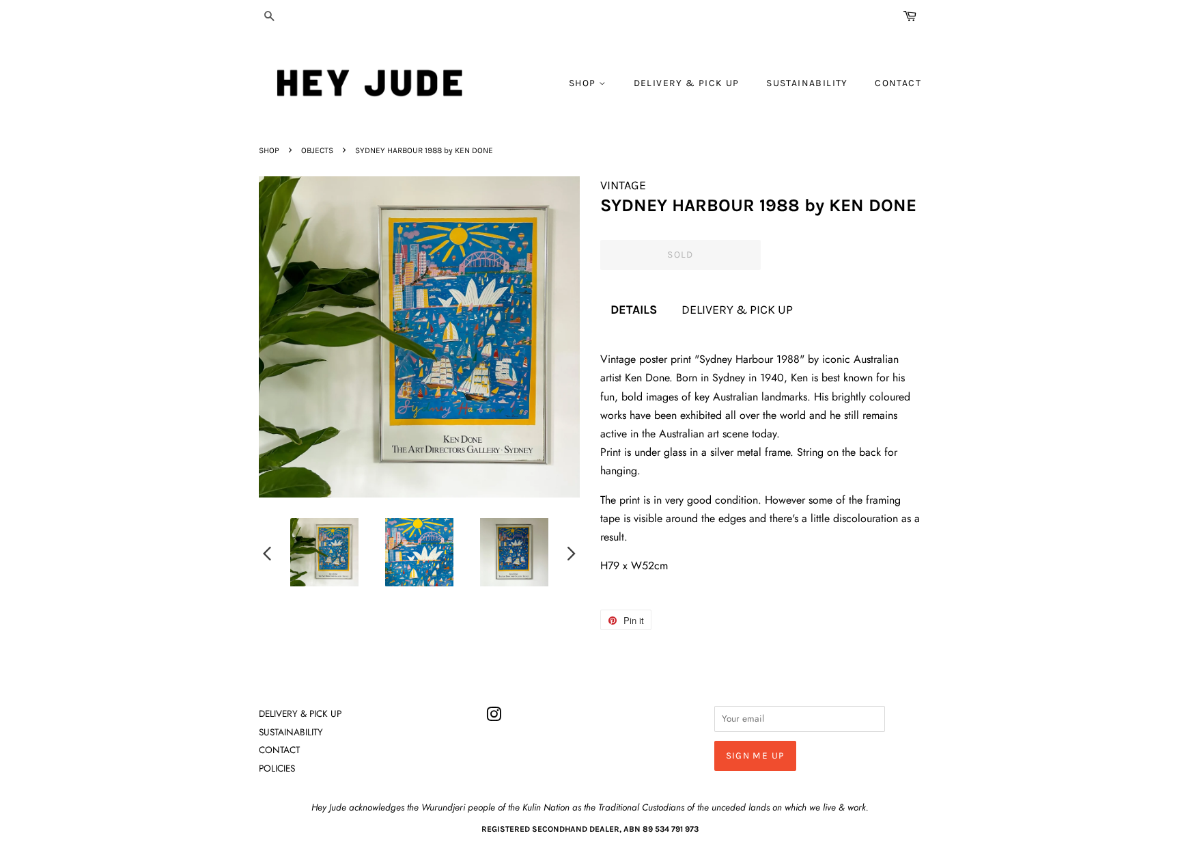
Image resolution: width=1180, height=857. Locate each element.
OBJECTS (317, 150)
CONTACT (898, 83)
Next (571, 553)
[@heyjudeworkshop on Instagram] (493, 717)
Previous (267, 553)
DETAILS (633, 309)
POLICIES (277, 768)
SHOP (584, 83)
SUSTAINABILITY (807, 83)
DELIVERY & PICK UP (687, 83)
